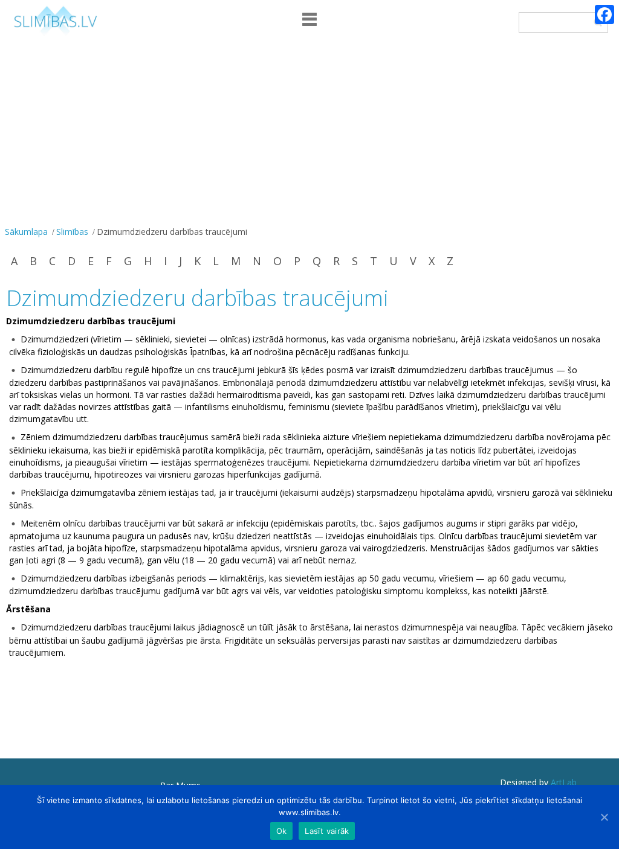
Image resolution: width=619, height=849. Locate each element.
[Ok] (604, 817)
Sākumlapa (26, 231)
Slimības (72, 231)
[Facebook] (604, 14)
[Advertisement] (309, 132)
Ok (281, 831)
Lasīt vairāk (327, 831)
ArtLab (564, 782)
